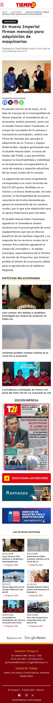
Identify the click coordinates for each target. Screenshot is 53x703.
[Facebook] (4, 102)
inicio (4, 12)
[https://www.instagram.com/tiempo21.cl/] (26, 695)
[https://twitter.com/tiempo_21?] (33, 695)
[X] (10, 102)
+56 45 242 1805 (18, 659)
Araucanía (16, 12)
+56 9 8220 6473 (35, 659)
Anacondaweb (34, 699)
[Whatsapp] (21, 102)
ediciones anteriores (30, 478)
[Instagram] (15, 102)
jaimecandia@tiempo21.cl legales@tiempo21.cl (26, 662)
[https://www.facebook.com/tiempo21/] (19, 695)
